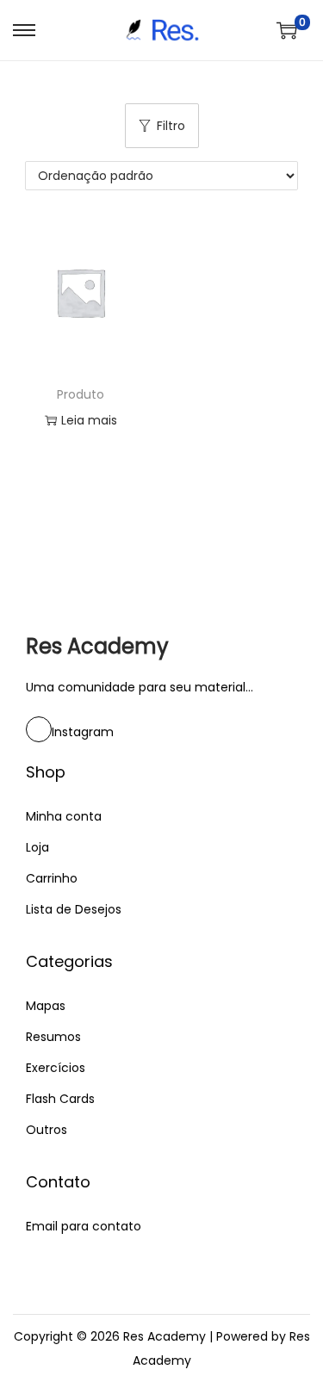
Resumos (53, 1036)
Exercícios (55, 1067)
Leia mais (89, 420)
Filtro (171, 125)
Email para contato (83, 1226)
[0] (286, 30)
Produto (80, 394)
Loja (37, 847)
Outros (46, 1129)
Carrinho (52, 878)
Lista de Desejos (73, 909)
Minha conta (64, 816)
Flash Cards (60, 1098)
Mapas (45, 1005)
